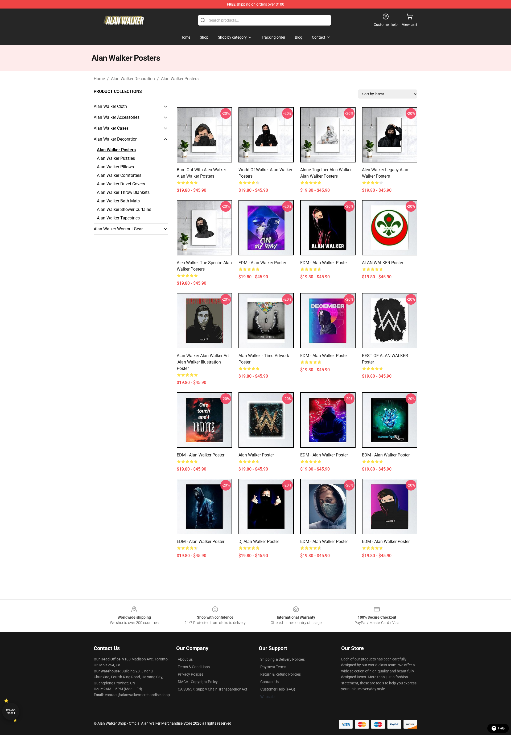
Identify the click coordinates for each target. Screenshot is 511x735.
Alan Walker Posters (180, 78)
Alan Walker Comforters (119, 175)
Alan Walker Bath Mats (118, 200)
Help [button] (501, 728)
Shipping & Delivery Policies (282, 659)
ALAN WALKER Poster (382, 262)
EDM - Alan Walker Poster (262, 262)
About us (185, 659)
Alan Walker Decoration (133, 78)
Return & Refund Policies (280, 674)
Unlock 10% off (10, 711)
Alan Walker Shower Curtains (124, 209)
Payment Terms (273, 667)
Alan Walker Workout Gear (118, 228)
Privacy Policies (190, 674)
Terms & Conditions (194, 667)
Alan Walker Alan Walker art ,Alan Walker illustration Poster (203, 362)
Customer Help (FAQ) (277, 689)
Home (99, 78)
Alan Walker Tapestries (118, 217)
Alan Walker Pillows (115, 166)
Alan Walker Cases (111, 128)
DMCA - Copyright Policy (198, 682)
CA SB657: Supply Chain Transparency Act (212, 689)
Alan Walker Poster (256, 455)
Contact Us (269, 682)
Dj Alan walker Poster (258, 541)
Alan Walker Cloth (110, 106)
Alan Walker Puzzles (116, 158)
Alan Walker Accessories (116, 117)
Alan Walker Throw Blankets (123, 192)
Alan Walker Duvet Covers (121, 183)
